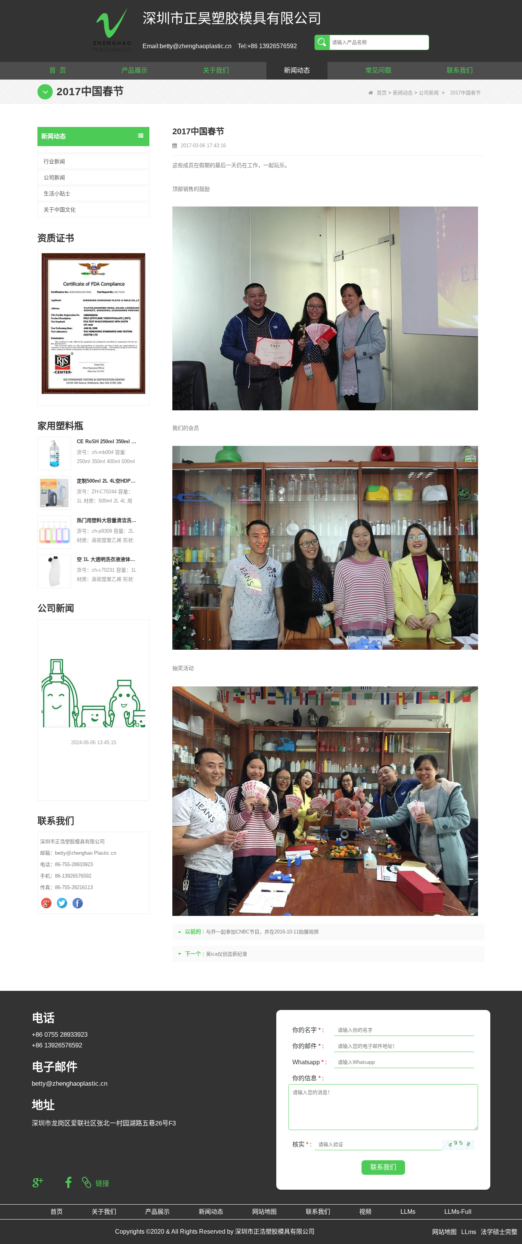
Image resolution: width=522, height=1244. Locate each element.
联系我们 (460, 70)
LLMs (407, 1211)
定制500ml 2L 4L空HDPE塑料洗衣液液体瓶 (107, 481)
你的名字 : (308, 1030)
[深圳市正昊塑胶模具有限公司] (112, 29)
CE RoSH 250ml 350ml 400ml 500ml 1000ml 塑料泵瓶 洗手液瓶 (107, 441)
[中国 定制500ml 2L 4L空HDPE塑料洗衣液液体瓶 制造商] (54, 492)
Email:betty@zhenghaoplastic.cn (187, 46)
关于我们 (216, 70)
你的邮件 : (308, 1046)
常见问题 (378, 70)
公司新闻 (429, 93)
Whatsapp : (309, 1062)
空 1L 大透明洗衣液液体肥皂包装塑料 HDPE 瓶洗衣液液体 (107, 559)
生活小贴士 (57, 193)
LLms (468, 1232)
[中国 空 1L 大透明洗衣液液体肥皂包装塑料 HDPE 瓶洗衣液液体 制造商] (54, 571)
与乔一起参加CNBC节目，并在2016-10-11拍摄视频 (262, 932)
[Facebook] (78, 903)
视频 (365, 1211)
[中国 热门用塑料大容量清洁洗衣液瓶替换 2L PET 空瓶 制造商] (54, 532)
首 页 (57, 70)
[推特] (63, 903)
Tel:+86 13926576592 (267, 46)
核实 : (301, 1144)
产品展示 (135, 70)
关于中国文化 (60, 210)
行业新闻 (54, 161)
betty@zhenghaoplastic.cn (69, 1083)
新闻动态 (297, 70)
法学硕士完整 (499, 1232)
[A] (93, 323)
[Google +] (47, 903)
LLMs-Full (458, 1211)
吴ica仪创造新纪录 (226, 954)
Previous (40, 316)
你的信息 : (308, 1078)
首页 (382, 93)
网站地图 (264, 1211)
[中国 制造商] (93, 149)
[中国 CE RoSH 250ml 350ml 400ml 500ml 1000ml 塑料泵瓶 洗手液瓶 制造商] (54, 453)
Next (146, 316)
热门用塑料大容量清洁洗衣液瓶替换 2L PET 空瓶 (107, 520)
